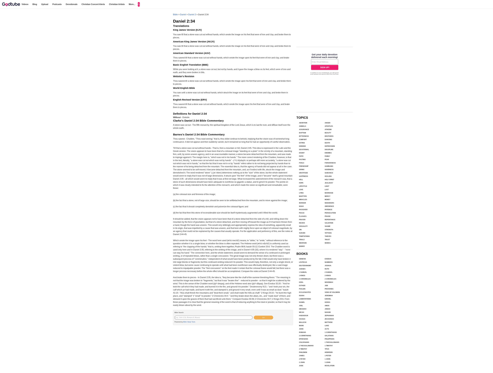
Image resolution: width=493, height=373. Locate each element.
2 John (302, 362)
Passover (303, 210)
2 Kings (328, 275)
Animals (302, 126)
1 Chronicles (305, 279)
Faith (301, 156)
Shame (327, 226)
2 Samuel (329, 272)
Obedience (329, 206)
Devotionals (71, 4)
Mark (301, 326)
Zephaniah (329, 316)
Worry (302, 246)
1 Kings (302, 275)
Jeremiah (329, 296)
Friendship (303, 166)
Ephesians (303, 339)
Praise (327, 216)
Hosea (327, 302)
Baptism (302, 133)
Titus (327, 349)
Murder (302, 203)
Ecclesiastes (305, 292)
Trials (302, 240)
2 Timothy (303, 349)
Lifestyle (303, 186)
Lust (327, 189)
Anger (327, 123)
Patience (328, 210)
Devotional (304, 149)
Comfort (303, 139)
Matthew (328, 322)
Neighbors (329, 203)
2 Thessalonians (306, 346)
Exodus (328, 259)
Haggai (302, 319)
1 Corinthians (331, 332)
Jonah (327, 309)
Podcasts (57, 4)
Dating (302, 143)
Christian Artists (117, 4)
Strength (329, 230)
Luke (327, 326)
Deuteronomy (305, 265)
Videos (25, 4)
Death (327, 143)
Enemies (328, 153)
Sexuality (303, 226)
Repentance (330, 220)
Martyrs (303, 196)
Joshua (328, 265)
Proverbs (329, 289)
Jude (301, 366)
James (301, 356)
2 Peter (302, 359)
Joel (301, 306)
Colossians (304, 342)
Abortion (303, 123)
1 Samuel (303, 272)
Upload (44, 4)
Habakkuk (303, 316)
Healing (328, 176)
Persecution (330, 213)
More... (132, 4)
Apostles (329, 126)
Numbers (329, 262)
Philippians (329, 339)
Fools (301, 163)
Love (301, 189)
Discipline (329, 149)
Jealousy (329, 183)
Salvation (329, 223)
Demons (302, 146)
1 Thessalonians (332, 342)
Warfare (303, 243)
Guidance (329, 173)
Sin (300, 230)
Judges (302, 269)
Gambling (329, 166)
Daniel (183, 14)
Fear (327, 159)
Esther (302, 285)
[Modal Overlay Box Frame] (324, 64)
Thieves (328, 236)
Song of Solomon (332, 292)
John (301, 329)
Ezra (301, 282)
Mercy (327, 196)
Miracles (303, 199)
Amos (327, 306)
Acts (327, 329)
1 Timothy (329, 346)
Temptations (304, 236)
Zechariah (329, 319)
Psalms (302, 289)
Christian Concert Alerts (93, 4)
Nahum (328, 312)
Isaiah (301, 296)
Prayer (302, 220)
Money (327, 199)
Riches (302, 223)
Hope (301, 183)
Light (327, 186)
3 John (327, 362)
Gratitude (303, 173)
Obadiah (302, 309)
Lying (301, 193)
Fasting (302, 159)
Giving (301, 169)
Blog (34, 4)
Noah (301, 206)
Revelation (329, 366)
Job (326, 285)
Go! (263, 317)
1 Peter (328, 356)
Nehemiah (329, 282)
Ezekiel (328, 299)
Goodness (329, 169)
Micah (301, 312)
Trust (327, 240)
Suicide (302, 233)
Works (328, 243)
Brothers (329, 136)
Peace (301, 213)
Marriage (329, 193)
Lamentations (305, 299)
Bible (175, 14)
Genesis (302, 259)
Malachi (302, 322)
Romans (302, 332)
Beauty (328, 133)
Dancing (328, 139)
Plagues (302, 216)
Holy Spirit (329, 179)
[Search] (139, 4)
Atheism (328, 129)
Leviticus (303, 262)
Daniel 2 (192, 14)
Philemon (303, 352)
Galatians (329, 336)
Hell (301, 179)
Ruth (327, 269)
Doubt (302, 153)
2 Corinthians (305, 336)
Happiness (303, 176)
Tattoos (328, 233)
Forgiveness (330, 163)
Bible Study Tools (189, 322)
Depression (330, 146)
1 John (327, 359)
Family (327, 156)
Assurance (304, 129)
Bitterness (304, 136)
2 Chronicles (330, 279)
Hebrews (329, 352)
